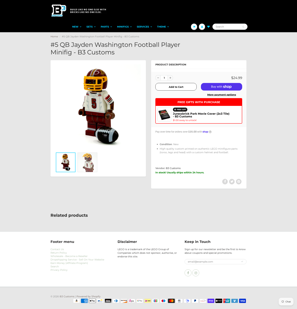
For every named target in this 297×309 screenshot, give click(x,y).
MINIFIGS (123, 26)
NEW (75, 26)
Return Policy (59, 252)
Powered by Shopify (88, 296)
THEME (161, 26)
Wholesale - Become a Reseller (69, 256)
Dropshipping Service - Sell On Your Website (77, 259)
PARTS (105, 26)
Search (55, 266)
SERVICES (143, 26)
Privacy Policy (59, 269)
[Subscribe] (242, 261)
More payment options (221, 94)
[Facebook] (188, 272)
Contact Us (57, 249)
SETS (89, 26)
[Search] (243, 27)
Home (54, 36)
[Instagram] (195, 272)
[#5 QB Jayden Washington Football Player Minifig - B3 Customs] (98, 107)
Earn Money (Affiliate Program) (69, 263)
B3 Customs (173, 168)
